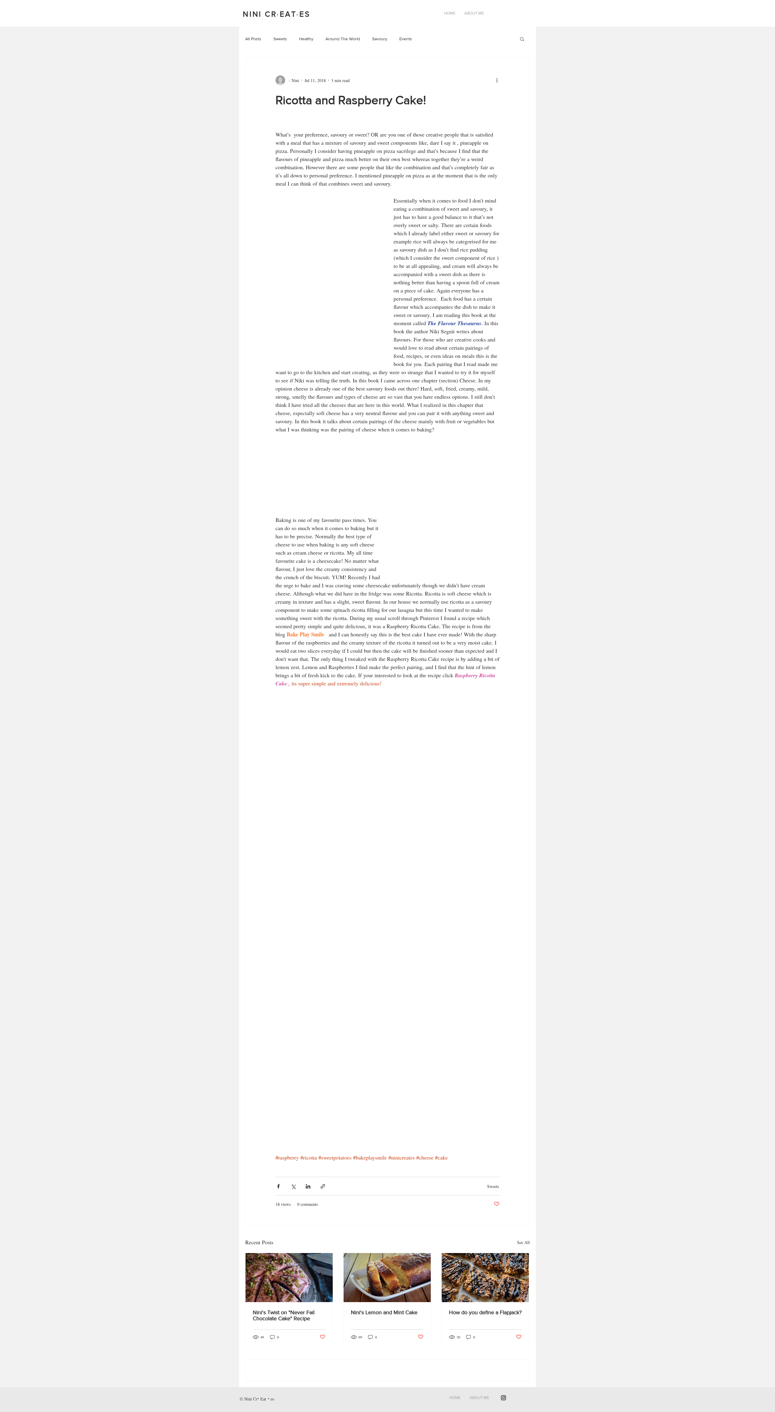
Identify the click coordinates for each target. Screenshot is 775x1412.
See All (523, 1242)
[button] (522, 39)
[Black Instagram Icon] (503, 1397)
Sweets (280, 38)
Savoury (379, 38)
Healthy (306, 38)
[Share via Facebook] (278, 1186)
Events (405, 38)
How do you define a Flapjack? (485, 1312)
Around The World (342, 38)
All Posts (253, 38)
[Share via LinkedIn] (308, 1186)
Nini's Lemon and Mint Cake (384, 1312)
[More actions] (499, 80)
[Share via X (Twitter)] (293, 1186)
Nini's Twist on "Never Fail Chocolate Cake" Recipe (284, 1315)
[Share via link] (323, 1186)
